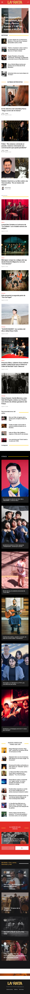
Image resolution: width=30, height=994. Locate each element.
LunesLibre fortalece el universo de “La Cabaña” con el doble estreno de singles (14, 226)
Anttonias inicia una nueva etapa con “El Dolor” (18, 73)
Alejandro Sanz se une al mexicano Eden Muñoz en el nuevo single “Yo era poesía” (19, 758)
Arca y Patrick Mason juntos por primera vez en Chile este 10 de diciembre (17, 65)
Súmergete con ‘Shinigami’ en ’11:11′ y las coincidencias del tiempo (13, 683)
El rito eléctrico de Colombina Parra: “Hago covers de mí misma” (13, 110)
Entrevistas (21, 989)
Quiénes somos (9, 989)
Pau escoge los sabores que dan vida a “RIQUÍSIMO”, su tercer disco (13, 499)
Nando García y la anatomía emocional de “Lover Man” (14, 591)
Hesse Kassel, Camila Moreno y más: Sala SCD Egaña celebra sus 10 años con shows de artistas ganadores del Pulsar (14, 401)
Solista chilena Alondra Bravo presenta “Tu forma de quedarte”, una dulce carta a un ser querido (18, 814)
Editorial (16, 989)
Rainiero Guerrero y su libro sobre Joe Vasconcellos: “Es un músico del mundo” (14, 183)
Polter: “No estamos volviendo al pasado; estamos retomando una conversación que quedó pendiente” (14, 146)
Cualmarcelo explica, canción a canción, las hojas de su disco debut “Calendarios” (14, 637)
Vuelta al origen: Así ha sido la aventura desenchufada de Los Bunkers (17, 426)
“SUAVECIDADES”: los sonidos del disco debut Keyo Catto (13, 330)
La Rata (6, 113)
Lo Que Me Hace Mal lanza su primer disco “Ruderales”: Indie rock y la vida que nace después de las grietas (18, 806)
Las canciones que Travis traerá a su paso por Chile (18, 440)
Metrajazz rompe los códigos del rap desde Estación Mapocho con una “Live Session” (14, 262)
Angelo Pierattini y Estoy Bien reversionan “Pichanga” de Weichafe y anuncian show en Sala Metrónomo (18, 57)
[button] (2, 2)
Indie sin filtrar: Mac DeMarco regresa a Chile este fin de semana (18, 433)
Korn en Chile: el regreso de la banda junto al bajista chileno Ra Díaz (18, 418)
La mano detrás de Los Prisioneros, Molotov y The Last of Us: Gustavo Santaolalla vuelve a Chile (17, 41)
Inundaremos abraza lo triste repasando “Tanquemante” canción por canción (13, 545)
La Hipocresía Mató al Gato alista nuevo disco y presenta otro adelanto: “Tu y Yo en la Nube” (18, 773)
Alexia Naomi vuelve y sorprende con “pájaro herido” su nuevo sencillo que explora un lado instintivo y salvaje (18, 782)
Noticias (5, 14)
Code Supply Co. (20, 986)
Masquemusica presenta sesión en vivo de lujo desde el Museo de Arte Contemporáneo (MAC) (18, 797)
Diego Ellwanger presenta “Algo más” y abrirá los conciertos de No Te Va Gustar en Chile (18, 750)
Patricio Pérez (8, 187)
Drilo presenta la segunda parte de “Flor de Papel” (13, 296)
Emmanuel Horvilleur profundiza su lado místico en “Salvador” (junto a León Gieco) (18, 766)
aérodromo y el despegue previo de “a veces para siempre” (15, 729)
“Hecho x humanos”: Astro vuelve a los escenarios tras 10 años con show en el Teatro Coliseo (18, 49)
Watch (2, 222)
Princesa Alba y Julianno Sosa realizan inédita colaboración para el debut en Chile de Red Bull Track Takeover (14, 364)
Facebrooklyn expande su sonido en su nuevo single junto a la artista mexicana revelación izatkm (18, 790)
